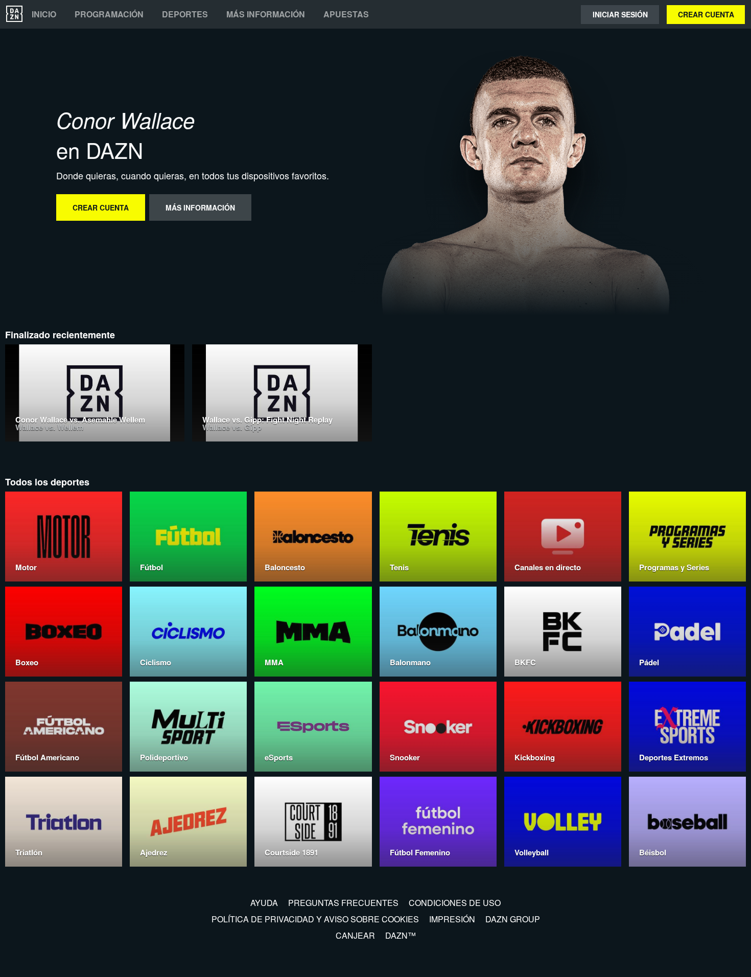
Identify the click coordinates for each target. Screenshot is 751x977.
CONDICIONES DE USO (455, 903)
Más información (265, 14)
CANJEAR (355, 935)
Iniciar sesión (620, 14)
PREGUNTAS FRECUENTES (343, 903)
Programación (109, 14)
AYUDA (264, 903)
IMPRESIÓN (452, 919)
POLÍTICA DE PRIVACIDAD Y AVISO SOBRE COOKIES (315, 919)
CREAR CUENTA (706, 14)
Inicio (44, 14)
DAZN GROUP (512, 919)
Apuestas (346, 14)
